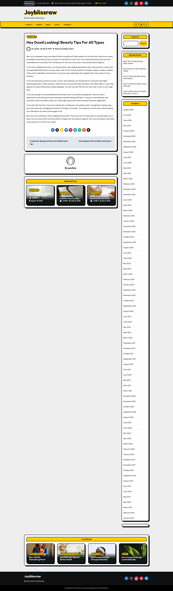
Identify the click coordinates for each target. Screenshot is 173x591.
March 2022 (128, 338)
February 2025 (129, 184)
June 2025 (127, 163)
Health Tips (31, 36)
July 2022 (127, 317)
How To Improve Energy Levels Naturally (132, 558)
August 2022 (128, 311)
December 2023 (129, 226)
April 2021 (127, 385)
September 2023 (129, 242)
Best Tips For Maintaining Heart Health (37, 559)
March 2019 (127, 507)
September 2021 (129, 359)
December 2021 (129, 343)
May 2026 (127, 126)
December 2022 (129, 290)
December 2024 (129, 189)
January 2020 (128, 454)
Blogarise (92, 588)
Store (57, 25)
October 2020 (128, 407)
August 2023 (128, 248)
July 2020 (127, 423)
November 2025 (129, 141)
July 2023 (127, 253)
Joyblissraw (40, 12)
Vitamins (67, 25)
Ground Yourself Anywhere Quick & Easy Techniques (69, 198)
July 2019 (127, 486)
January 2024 (128, 221)
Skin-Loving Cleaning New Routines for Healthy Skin (101, 198)
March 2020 (128, 444)
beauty (58, 49)
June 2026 (127, 120)
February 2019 (128, 513)
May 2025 (127, 168)
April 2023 (127, 269)
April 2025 (127, 173)
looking (65, 49)
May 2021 (127, 380)
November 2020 (129, 401)
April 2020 (127, 438)
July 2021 (127, 370)
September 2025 (129, 147)
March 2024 (128, 210)
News (48, 25)
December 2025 (129, 136)
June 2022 (127, 322)
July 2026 (127, 115)
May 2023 (127, 263)
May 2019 (127, 497)
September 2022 (129, 306)
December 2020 (129, 396)
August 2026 (128, 110)
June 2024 (127, 200)
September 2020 (129, 412)
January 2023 (128, 285)
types (71, 49)
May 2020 (127, 433)
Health (39, 25)
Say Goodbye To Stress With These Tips (94, 141)
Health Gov (96, 554)
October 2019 (128, 470)
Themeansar (103, 588)
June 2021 (127, 375)
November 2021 (129, 348)
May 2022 (127, 327)
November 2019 (129, 465)
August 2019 (128, 481)
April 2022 (127, 332)
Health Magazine (36, 554)
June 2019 (127, 492)
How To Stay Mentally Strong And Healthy (100, 558)
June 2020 (127, 428)
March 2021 (127, 391)
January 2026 (128, 131)
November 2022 (129, 295)
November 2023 (129, 232)
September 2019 (129, 476)
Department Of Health (69, 554)
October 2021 (128, 354)
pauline (36, 49)
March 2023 (127, 274)
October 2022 (128, 301)
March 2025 (127, 179)
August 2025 (128, 152)
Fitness (29, 25)
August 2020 (128, 417)
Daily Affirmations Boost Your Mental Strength (39, 194)
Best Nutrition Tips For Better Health (70, 558)
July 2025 (127, 157)
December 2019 (129, 460)
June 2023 (127, 258)
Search (135, 37)
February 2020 (129, 449)
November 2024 (129, 195)
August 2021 (128, 364)
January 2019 (128, 518)
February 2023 (129, 279)
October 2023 (128, 237)
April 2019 (127, 502)
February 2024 (129, 216)
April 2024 (127, 205)
